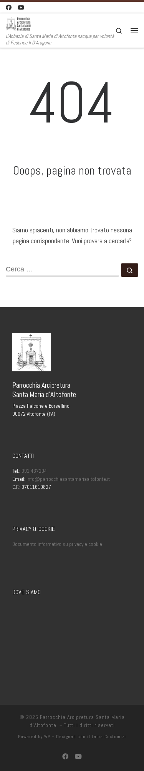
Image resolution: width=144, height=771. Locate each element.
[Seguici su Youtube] (21, 7)
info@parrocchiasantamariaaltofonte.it (68, 479)
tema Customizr (109, 736)
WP (47, 736)
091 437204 (34, 471)
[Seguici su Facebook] (9, 7)
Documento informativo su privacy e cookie (57, 544)
